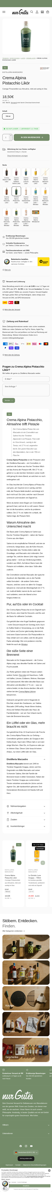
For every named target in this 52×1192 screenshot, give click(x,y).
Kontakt (17, 1165)
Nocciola (22, 675)
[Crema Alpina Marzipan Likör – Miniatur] (45, 191)
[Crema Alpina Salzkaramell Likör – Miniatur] (26, 212)
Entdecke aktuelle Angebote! (26, 3)
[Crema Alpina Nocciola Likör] (6, 191)
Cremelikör (31, 58)
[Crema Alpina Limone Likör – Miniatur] (35, 191)
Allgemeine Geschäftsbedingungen (34, 1165)
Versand (14, 103)
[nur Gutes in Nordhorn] (42, 11)
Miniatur (24, 644)
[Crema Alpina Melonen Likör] (45, 172)
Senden (7, 400)
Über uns (8, 270)
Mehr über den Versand (12, 309)
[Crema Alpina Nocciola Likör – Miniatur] (6, 212)
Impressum (9, 1165)
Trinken (5, 58)
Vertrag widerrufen (26, 1158)
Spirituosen (14, 58)
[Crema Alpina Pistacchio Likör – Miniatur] (16, 212)
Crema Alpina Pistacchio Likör (11, 876)
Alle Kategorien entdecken (12, 931)
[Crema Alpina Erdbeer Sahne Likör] (16, 172)
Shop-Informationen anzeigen (17, 156)
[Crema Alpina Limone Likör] (26, 172)
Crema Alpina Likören (27, 691)
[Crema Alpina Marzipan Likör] (35, 172)
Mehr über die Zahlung (12, 355)
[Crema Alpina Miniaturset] (35, 212)
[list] (26, 1076)
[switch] (5, 1188)
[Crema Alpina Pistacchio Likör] (16, 191)
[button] (4, 11)
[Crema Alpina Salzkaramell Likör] (26, 191)
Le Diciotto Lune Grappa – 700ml (34, 876)
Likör (23, 58)
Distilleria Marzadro (12, 72)
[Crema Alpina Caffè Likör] (6, 172)
